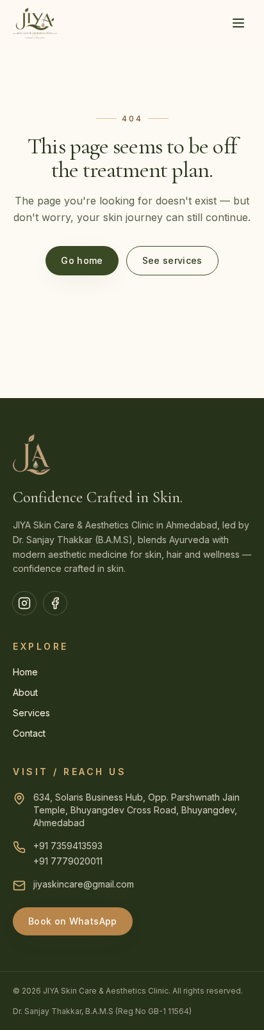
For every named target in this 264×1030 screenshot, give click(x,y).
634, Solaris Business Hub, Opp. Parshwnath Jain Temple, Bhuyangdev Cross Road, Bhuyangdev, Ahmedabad (136, 810)
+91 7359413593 (68, 845)
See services (172, 260)
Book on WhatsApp (72, 921)
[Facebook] (55, 603)
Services (31, 712)
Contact (29, 733)
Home (25, 671)
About (25, 692)
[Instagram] (24, 603)
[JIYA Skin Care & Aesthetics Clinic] (35, 23)
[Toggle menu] (238, 23)
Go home (82, 260)
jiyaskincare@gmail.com (83, 884)
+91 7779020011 (68, 861)
